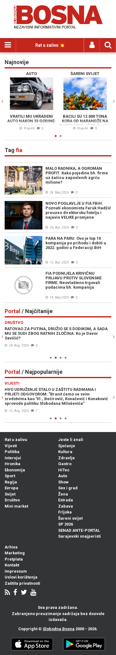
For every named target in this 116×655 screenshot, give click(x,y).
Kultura (65, 451)
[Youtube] (33, 593)
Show (63, 482)
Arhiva (11, 547)
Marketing (15, 553)
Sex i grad (68, 488)
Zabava (65, 506)
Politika (12, 451)
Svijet (10, 494)
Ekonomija (15, 470)
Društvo (12, 500)
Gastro (64, 463)
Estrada (65, 500)
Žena (63, 494)
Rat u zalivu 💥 (50, 45)
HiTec (64, 470)
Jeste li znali (70, 439)
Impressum (16, 571)
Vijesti (11, 445)
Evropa (11, 488)
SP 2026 (65, 524)
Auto (62, 476)
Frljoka (65, 512)
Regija (11, 482)
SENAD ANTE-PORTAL (79, 530)
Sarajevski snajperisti (79, 536)
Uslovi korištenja (21, 577)
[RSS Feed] (7, 593)
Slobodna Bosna (59, 629)
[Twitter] (24, 593)
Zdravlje (66, 458)
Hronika (12, 463)
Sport (10, 476)
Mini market (16, 506)
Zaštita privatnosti (22, 583)
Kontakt (12, 565)
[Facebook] (15, 593)
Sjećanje (66, 445)
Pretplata (14, 559)
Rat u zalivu (16, 439)
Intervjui (13, 458)
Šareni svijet (70, 518)
